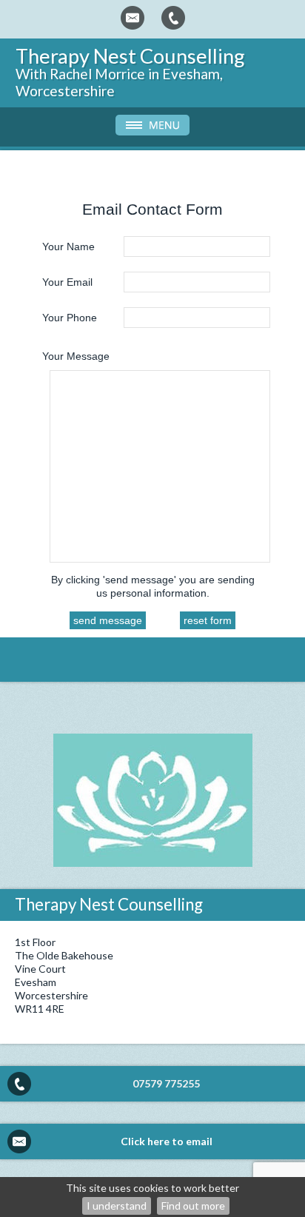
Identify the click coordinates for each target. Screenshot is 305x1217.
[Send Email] (132, 18)
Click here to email (166, 1141)
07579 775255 (166, 1083)
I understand (117, 1205)
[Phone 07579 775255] (173, 18)
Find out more (193, 1205)
